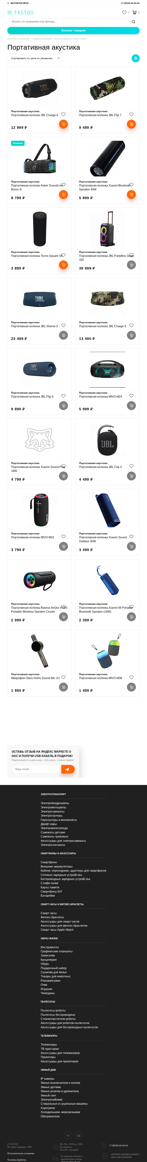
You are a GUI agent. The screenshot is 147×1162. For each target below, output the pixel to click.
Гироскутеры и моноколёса (59, 819)
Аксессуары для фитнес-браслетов (64, 925)
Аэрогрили (48, 1107)
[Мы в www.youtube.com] (79, 1135)
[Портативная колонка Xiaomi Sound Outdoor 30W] (107, 522)
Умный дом (48, 1070)
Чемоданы (48, 993)
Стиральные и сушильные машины (64, 1103)
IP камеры (47, 1078)
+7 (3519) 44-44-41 (130, 3)
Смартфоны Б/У (51, 891)
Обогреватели (50, 1116)
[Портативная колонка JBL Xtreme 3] (40, 311)
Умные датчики (51, 1087)
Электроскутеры (51, 815)
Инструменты (50, 947)
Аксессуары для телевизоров (60, 1052)
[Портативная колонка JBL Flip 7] (107, 100)
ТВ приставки (50, 1048)
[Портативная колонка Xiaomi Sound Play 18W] (40, 452)
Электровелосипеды (54, 828)
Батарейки (48, 895)
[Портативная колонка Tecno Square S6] (40, 241)
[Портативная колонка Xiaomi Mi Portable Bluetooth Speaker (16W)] (107, 592)
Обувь (45, 963)
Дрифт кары (49, 824)
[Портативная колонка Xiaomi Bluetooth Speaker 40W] (107, 170)
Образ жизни (49, 938)
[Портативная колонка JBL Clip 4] (107, 452)
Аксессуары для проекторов (59, 1061)
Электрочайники (51, 1099)
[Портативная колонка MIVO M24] (107, 381)
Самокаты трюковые (54, 836)
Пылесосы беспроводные (58, 1014)
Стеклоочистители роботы (58, 1018)
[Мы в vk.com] (68, 1135)
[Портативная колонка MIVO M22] (40, 522)
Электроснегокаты (53, 844)
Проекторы (48, 1057)
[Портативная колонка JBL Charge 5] (107, 311)
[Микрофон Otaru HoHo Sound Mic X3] (40, 663)
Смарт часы (49, 913)
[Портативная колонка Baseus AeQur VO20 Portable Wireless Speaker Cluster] (40, 592)
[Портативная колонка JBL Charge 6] (40, 100)
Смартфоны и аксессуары (58, 853)
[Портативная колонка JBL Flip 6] (40, 381)
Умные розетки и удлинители (60, 1091)
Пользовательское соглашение (20, 1153)
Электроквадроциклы (55, 803)
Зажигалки (48, 955)
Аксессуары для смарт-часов (60, 921)
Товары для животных (55, 976)
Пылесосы (48, 1001)
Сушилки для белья (54, 972)
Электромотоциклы (53, 807)
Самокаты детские (53, 832)
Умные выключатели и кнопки (60, 1082)
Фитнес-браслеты (52, 917)
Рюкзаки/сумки (50, 980)
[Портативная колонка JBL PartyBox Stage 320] (107, 241)
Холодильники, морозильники (60, 1112)
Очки (44, 984)
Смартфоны (49, 862)
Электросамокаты (53, 811)
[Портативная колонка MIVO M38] (107, 663)
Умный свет (48, 1095)
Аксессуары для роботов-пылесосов (65, 1022)
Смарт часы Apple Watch (57, 929)
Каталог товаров (73, 30)
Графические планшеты (57, 951)
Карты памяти (50, 887)
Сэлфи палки (49, 883)
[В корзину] (63, 124)
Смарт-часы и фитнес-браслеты (62, 904)
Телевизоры (49, 1035)
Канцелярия (49, 959)
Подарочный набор (54, 968)
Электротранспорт (53, 794)
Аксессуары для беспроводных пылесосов (69, 1027)
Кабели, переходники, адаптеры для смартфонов (73, 870)
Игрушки (46, 989)
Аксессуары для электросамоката (63, 840)
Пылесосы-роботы (53, 1010)
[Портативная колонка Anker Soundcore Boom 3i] (40, 170)
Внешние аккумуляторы (57, 866)
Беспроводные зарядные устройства (65, 879)
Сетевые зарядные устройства (61, 874)
